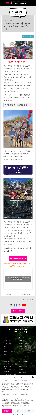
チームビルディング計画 (10, 364)
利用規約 (6, 371)
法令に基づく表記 (23, 366)
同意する (7, 411)
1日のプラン (22, 338)
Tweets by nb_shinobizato (18, 278)
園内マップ (22, 340)
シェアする (29, 36)
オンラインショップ (9, 351)
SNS (20, 364)
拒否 (18, 411)
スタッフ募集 (22, 372)
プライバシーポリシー (17, 414)
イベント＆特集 (8, 340)
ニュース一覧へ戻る (29, 299)
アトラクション (8, 338)
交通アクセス (22, 346)
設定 (29, 411)
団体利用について (9, 361)
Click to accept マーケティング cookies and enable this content (18, 278)
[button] (33, 377)
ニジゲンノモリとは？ (25, 349)
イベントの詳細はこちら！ (18, 258)
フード (6, 349)
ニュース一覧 (7, 343)
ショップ (6, 346)
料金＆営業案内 (23, 343)
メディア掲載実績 (23, 361)
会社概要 (21, 369)
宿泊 (5, 354)
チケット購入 (19, 311)
